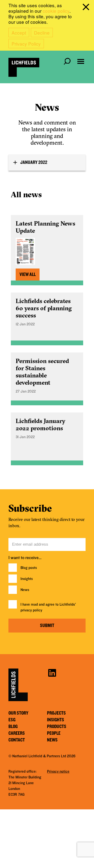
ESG (11, 719)
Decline (42, 32)
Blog (13, 726)
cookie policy (56, 10)
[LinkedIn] (52, 672)
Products (56, 726)
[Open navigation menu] (81, 61)
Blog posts (28, 568)
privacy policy (31, 610)
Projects (56, 713)
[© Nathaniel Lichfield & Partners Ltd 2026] (23, 67)
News (24, 590)
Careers (16, 733)
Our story (18, 713)
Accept (19, 32)
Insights (26, 579)
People (53, 733)
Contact (16, 740)
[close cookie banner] (86, 8)
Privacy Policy (26, 43)
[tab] (47, 162)
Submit (47, 625)
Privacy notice (58, 771)
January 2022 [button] (33, 162)
